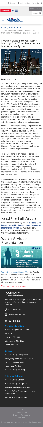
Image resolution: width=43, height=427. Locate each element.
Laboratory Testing (13, 366)
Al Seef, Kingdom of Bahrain (17, 330)
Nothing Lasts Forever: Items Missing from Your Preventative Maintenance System (21, 225)
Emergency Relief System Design (19, 359)
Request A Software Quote (16, 397)
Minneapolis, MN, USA (14, 341)
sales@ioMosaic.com (16, 315)
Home (3, 28)
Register (27, 3)
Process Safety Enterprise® (16, 384)
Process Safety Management (17, 355)
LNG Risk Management (14, 362)
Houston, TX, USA (12, 337)
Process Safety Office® (14, 380)
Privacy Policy (21, 410)
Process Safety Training (15, 370)
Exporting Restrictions (21, 415)
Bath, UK (8, 333)
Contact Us (5, 10)
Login (21, 3)
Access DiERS (35, 9)
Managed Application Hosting (17, 387)
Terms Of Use (21, 412)
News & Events (15, 28)
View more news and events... (14, 286)
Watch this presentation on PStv (15, 272)
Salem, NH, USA (11, 345)
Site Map (21, 418)
